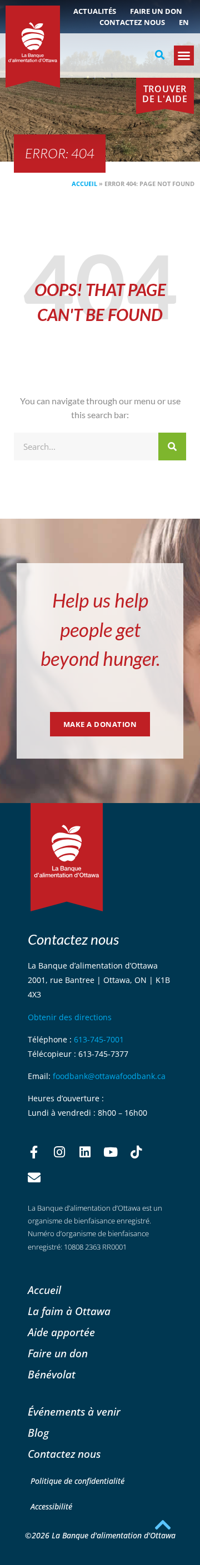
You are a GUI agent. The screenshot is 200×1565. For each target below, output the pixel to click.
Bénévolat (52, 1374)
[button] (159, 55)
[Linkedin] (85, 1152)
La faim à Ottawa (69, 1310)
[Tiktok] (136, 1152)
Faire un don (156, 11)
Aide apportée (61, 1332)
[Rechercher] (172, 446)
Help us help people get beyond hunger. (100, 629)
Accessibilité (51, 1506)
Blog (38, 1432)
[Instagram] (59, 1152)
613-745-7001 (99, 1039)
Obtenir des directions (70, 1017)
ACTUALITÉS (94, 11)
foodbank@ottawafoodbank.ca (109, 1076)
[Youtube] (110, 1152)
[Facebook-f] (34, 1152)
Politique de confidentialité (77, 1481)
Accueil (84, 183)
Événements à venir (74, 1411)
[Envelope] (34, 1178)
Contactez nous (132, 22)
